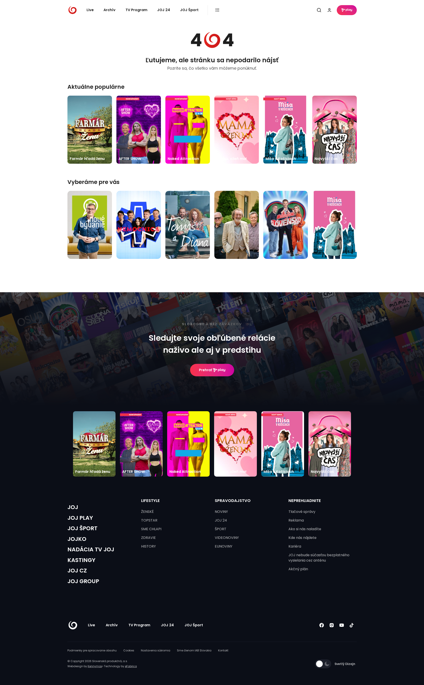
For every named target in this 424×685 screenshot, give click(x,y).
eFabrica (131, 666)
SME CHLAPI (151, 529)
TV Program (136, 9)
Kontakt (223, 650)
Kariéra (294, 546)
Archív (109, 9)
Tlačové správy (301, 511)
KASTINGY (81, 560)
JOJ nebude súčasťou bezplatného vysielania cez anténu (318, 557)
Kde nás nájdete (302, 537)
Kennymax (95, 666)
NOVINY (221, 511)
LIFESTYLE (150, 500)
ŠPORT (220, 529)
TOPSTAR (149, 520)
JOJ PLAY (80, 518)
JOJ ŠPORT (82, 528)
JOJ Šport (189, 9)
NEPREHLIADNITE (304, 500)
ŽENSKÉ (147, 511)
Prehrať (205, 370)
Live (90, 9)
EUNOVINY (223, 546)
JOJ (72, 507)
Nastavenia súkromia (155, 650)
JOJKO (76, 539)
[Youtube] (342, 625)
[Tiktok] (352, 625)
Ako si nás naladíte (304, 529)
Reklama (296, 520)
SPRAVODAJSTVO (233, 500)
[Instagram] (332, 625)
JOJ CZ (77, 570)
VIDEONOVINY (227, 537)
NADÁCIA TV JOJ (90, 549)
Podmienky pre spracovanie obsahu (92, 650)
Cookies (128, 650)
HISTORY (148, 546)
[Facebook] (322, 625)
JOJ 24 (163, 9)
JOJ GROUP (83, 581)
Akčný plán (298, 569)
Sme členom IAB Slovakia (194, 650)
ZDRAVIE (148, 537)
